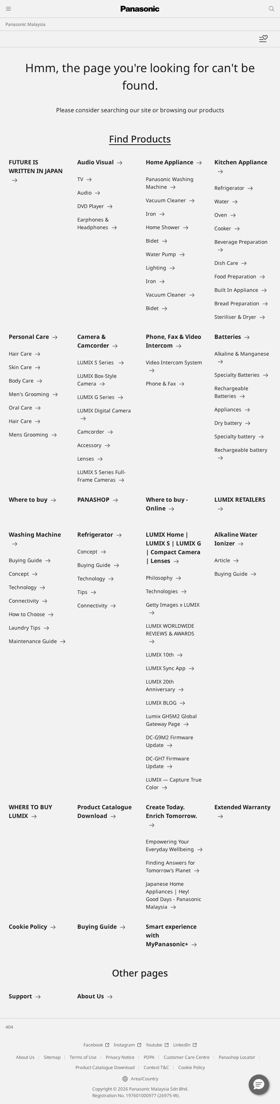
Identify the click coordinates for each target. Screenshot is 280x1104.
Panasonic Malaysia (25, 24)
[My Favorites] (263, 39)
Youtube (154, 1045)
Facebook (93, 1045)
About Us (25, 1057)
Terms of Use (83, 1057)
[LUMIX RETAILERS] (242, 508)
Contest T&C (156, 1067)
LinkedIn (181, 1045)
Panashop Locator (237, 1057)
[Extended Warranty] (242, 816)
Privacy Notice (120, 1057)
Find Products (140, 138)
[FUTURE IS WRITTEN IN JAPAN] (37, 180)
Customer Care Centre (187, 1057)
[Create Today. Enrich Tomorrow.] (174, 825)
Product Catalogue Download (105, 1067)
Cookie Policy (191, 1067)
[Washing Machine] (37, 543)
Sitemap (52, 1057)
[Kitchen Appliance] (242, 171)
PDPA (149, 1057)
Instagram (124, 1045)
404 (9, 1027)
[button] (259, 1084)
